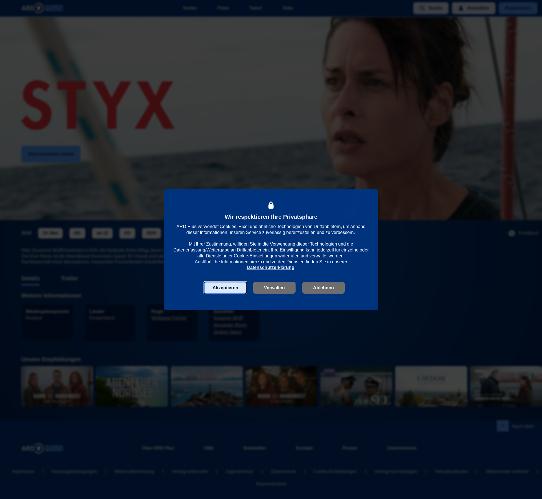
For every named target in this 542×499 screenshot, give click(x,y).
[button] (225, 288)
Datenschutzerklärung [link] (270, 267)
